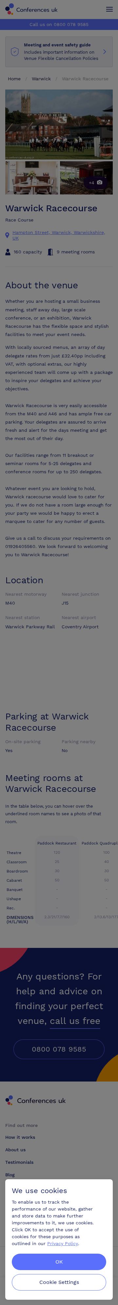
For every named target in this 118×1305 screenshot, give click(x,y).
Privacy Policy (62, 1243)
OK (59, 1262)
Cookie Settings (59, 1282)
